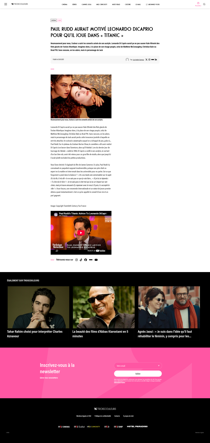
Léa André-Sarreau (138, 60)
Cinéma (64, 4)
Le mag (138, 4)
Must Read (116, 4)
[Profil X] (146, 60)
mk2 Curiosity (101, 4)
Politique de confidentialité (103, 416)
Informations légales (119, 382)
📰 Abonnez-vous (153, 4)
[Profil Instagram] (149, 60)
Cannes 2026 (86, 4)
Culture (128, 4)
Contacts (117, 416)
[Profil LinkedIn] (155, 60)
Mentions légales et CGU (83, 416)
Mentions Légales (199, 432)
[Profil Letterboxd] (152, 60)
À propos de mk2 (128, 416)
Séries (74, 4)
